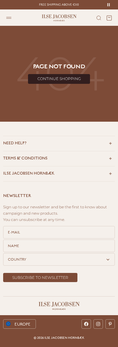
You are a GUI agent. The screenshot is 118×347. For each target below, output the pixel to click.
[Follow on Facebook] (86, 324)
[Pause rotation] (108, 4)
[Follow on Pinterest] (110, 324)
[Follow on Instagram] (98, 324)
